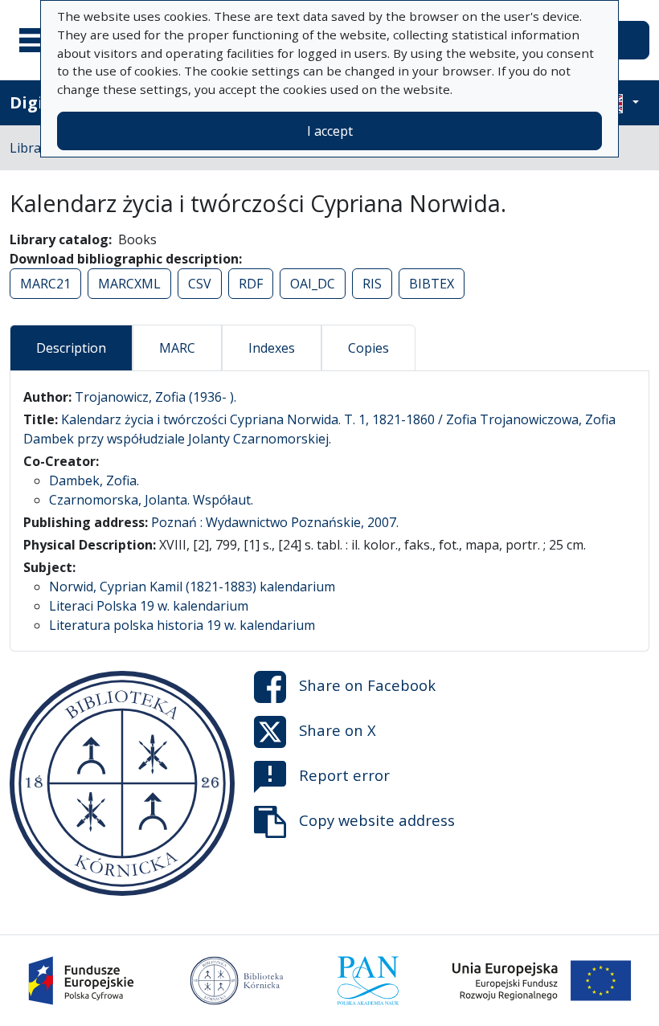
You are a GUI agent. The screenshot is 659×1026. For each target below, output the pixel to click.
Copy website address (377, 820)
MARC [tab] (177, 348)
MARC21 (45, 283)
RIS (372, 283)
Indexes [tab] (271, 348)
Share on (367, 685)
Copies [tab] (368, 348)
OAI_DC (312, 283)
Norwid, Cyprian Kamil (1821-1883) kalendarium (192, 586)
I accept (330, 131)
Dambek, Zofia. (94, 480)
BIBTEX (431, 283)
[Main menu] (39, 40)
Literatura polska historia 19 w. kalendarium (182, 625)
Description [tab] (71, 348)
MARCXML (129, 283)
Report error (344, 775)
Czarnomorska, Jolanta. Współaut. (151, 500)
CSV (199, 283)
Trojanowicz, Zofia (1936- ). (155, 397)
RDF (251, 283)
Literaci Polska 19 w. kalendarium (148, 606)
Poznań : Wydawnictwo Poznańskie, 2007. (275, 522)
